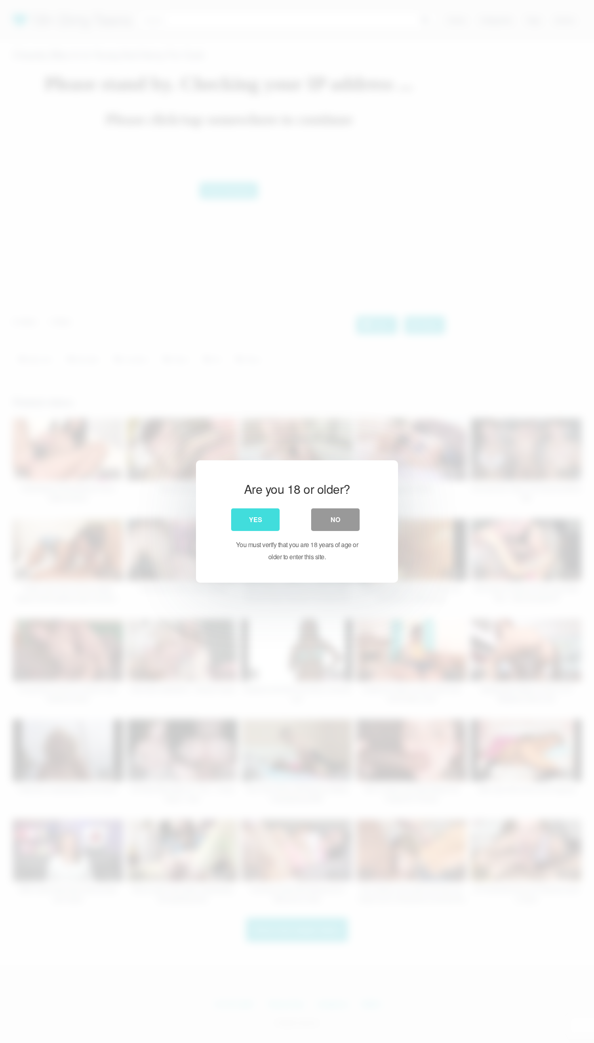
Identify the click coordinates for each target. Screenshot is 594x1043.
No (335, 519)
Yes (255, 519)
